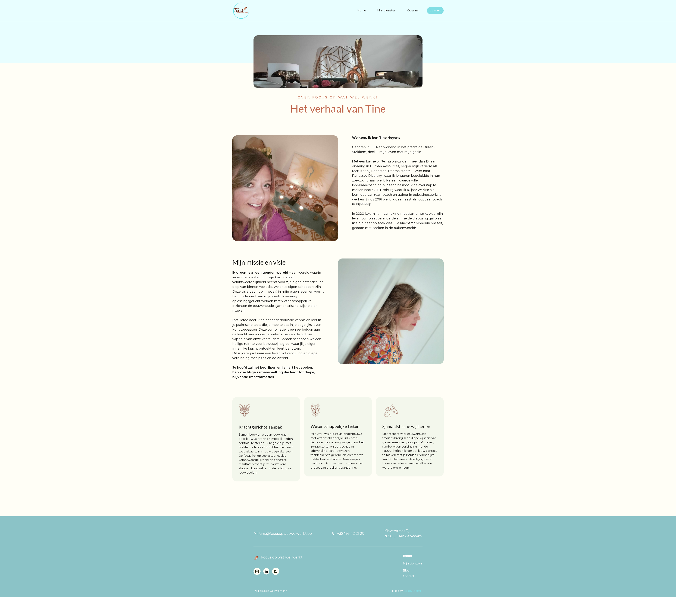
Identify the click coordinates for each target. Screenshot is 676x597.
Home (361, 10)
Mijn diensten (386, 10)
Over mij (413, 10)
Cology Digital (412, 590)
